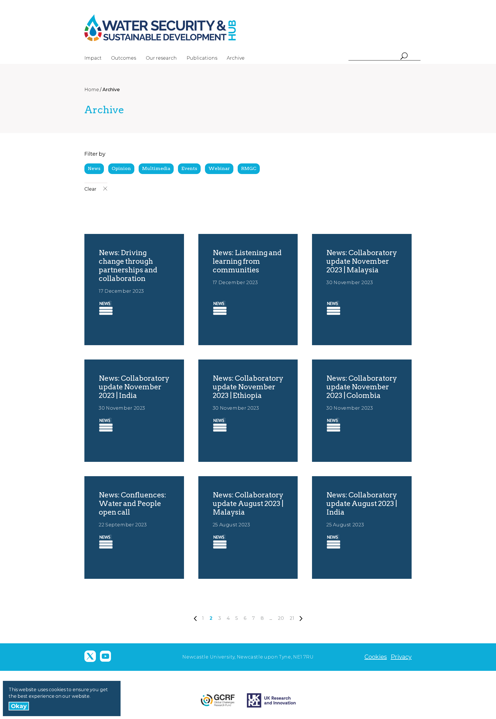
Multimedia (156, 168)
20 (281, 618)
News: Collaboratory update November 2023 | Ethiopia (248, 387)
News (94, 168)
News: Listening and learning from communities (247, 261)
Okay (19, 706)
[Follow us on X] (90, 656)
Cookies (376, 656)
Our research (161, 58)
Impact (93, 58)
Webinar (219, 168)
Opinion (121, 168)
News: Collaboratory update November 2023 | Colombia (361, 387)
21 (292, 618)
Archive (236, 58)
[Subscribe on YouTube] (105, 656)
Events (189, 168)
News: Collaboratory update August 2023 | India (361, 503)
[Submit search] (404, 57)
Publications (202, 58)
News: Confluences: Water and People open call (132, 503)
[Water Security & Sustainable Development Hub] (170, 27)
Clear (90, 189)
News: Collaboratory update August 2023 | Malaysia (248, 503)
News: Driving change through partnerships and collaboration (128, 265)
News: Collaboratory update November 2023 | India (134, 387)
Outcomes (123, 58)
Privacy (401, 656)
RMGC (248, 168)
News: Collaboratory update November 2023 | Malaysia (361, 261)
